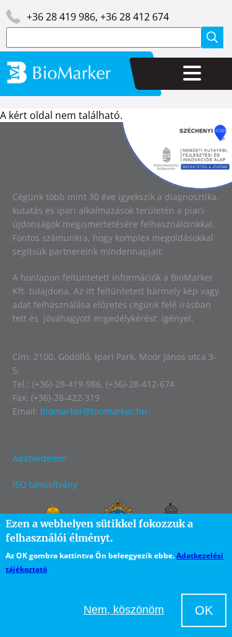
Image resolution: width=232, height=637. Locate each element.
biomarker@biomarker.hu (93, 411)
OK (204, 610)
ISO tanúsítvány (44, 484)
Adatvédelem (39, 458)
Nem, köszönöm (124, 610)
